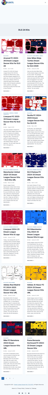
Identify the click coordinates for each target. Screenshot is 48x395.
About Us (14, 388)
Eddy (6, 68)
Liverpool (11, 113)
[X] (26, 393)
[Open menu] (45, 2)
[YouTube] (29, 393)
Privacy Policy (21, 388)
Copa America (36, 55)
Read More (7, 91)
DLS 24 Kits (6, 55)
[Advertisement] (24, 14)
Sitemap (34, 388)
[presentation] (12, 46)
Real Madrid (12, 282)
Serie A (41, 55)
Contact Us (28, 388)
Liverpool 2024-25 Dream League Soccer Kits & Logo (12, 232)
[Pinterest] (22, 393)
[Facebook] (19, 393)
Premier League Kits (13, 169)
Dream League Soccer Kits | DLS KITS (23, 384)
